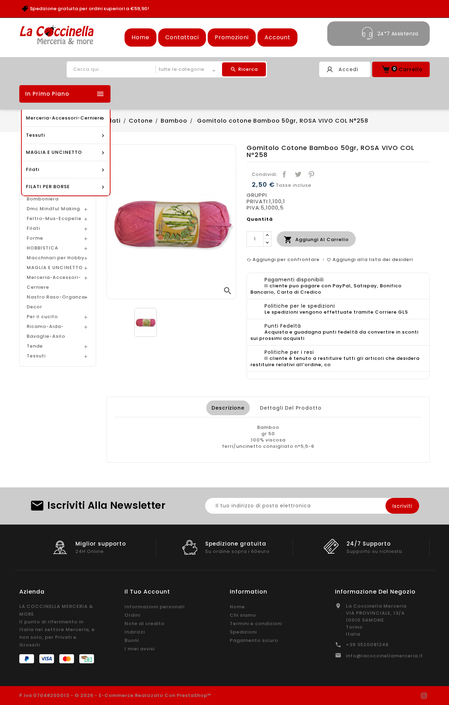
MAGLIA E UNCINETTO (55, 267)
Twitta (297, 174)
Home (140, 37)
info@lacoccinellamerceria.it (384, 655)
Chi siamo (243, 615)
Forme (35, 238)
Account (277, 37)
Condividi (284, 174)
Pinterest (311, 174)
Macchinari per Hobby (56, 257)
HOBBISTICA (42, 248)
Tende (35, 346)
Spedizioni (243, 632)
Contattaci (182, 37)
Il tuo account (147, 592)
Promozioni (232, 37)
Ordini (132, 615)
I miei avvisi (140, 648)
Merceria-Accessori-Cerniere (54, 282)
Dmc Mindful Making (53, 208)
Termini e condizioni (256, 623)
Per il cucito (42, 316)
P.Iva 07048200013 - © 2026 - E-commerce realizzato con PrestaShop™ (115, 695)
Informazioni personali (155, 606)
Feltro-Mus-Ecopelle (54, 218)
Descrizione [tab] (228, 407)
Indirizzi (135, 632)
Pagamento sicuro (254, 640)
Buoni (132, 640)
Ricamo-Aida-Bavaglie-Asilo (46, 331)
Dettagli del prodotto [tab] (291, 407)
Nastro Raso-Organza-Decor (57, 302)
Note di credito (145, 623)
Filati (33, 228)
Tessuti (36, 355)
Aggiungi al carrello (316, 239)
